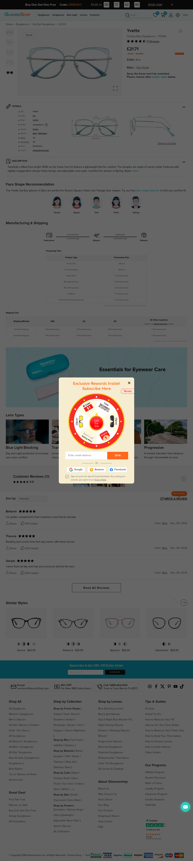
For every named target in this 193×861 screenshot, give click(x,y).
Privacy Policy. (100, 480)
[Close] (129, 382)
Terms (128, 391)
